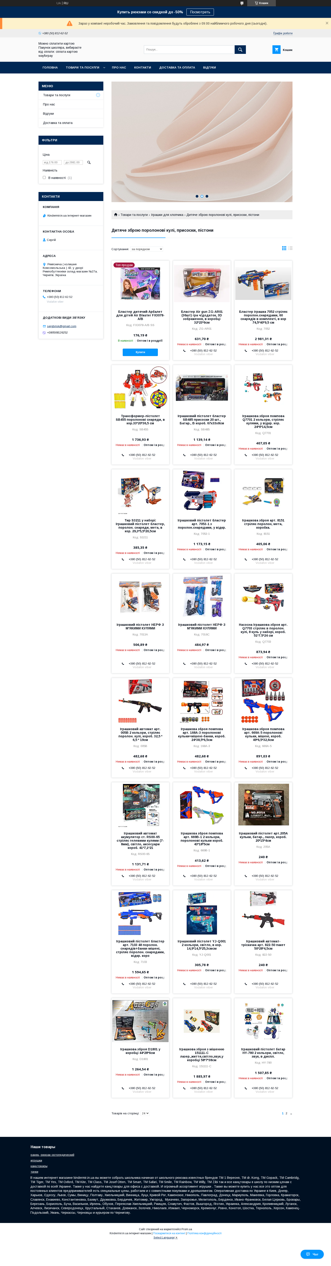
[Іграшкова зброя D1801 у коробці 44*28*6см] (140, 1020)
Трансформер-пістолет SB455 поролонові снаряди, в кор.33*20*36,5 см (140, 419)
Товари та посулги (82, 67)
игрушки (36, 1160)
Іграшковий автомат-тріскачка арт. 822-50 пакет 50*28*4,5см (263, 944)
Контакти (142, 67)
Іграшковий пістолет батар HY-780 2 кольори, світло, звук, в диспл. (263, 1052)
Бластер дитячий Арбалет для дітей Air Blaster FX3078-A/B (140, 315)
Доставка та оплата (177, 67)
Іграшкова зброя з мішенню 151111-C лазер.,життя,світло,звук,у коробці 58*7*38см (201, 1054)
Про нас (119, 67)
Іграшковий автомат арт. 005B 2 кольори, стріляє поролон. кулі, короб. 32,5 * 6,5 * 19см (140, 734)
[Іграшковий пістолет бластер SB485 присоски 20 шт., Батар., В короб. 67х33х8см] (202, 387)
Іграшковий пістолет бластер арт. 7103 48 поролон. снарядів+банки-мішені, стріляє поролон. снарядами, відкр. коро (140, 948)
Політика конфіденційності (204, 1233)
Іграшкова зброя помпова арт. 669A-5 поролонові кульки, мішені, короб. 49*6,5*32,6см (263, 734)
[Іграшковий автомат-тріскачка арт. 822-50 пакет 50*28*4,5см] (263, 912)
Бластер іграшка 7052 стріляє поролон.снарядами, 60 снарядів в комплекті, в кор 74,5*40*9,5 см (263, 317)
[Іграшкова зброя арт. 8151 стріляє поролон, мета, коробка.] (263, 491)
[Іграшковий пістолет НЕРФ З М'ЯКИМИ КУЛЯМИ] (140, 596)
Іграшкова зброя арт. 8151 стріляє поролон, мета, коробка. (263, 524)
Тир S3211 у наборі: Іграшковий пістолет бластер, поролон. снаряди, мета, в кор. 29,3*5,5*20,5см (140, 526)
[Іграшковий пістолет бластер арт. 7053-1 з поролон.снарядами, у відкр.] (202, 491)
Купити (140, 352)
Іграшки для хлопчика (167, 215)
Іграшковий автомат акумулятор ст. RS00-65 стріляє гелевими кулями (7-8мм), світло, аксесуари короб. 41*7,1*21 (140, 841)
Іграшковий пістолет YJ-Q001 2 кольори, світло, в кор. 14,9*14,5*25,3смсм (202, 944)
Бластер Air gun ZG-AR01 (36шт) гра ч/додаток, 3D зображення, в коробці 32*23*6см (202, 317)
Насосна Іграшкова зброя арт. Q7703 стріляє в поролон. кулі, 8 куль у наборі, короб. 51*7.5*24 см (263, 630)
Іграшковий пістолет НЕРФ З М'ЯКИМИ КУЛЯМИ (140, 626)
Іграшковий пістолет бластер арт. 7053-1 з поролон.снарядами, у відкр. (202, 524)
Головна (50, 67)
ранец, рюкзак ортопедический (52, 1154)
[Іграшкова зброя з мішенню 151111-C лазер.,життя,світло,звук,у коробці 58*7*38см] (202, 1020)
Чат (315, 1254)
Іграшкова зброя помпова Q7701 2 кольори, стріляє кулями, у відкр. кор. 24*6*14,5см (263, 421)
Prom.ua (186, 1229)
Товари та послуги (134, 215)
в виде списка (290, 249)
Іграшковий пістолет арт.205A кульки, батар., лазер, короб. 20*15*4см (263, 837)
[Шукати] (240, 49)
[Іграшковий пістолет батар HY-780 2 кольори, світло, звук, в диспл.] (263, 1020)
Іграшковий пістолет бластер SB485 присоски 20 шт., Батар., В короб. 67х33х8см (202, 419)
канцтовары (39, 1166)
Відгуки (209, 67)
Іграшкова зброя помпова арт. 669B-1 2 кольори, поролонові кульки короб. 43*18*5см (202, 839)
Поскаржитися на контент (169, 1233)
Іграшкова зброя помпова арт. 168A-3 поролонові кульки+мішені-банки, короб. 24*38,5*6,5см (201, 734)
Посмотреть (200, 12)
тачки (34, 1171)
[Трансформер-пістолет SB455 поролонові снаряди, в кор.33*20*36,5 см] (140, 387)
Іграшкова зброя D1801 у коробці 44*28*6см (140, 1051)
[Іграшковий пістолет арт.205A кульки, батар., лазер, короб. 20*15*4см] (263, 804)
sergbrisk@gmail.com (61, 326)
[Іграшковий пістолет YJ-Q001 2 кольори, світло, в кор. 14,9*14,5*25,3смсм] (202, 912)
